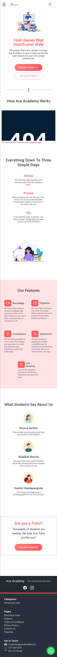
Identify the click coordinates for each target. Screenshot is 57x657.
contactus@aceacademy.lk (22, 644)
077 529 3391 (15, 647)
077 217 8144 (15, 651)
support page (35, 142)
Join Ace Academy (28, 547)
